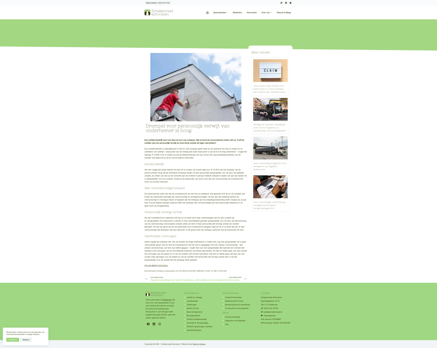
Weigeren (26, 340)
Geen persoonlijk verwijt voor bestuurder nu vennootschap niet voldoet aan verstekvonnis (269, 89)
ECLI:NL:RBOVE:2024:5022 (156, 265)
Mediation (237, 12)
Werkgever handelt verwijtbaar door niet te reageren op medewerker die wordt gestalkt (269, 127)
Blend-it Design (199, 344)
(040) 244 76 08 (158, 3)
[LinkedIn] (286, 3)
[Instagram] (290, 3)
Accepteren (13, 340)
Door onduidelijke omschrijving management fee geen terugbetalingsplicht (269, 205)
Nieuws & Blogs (284, 12)
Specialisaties (219, 12)
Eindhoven (166, 300)
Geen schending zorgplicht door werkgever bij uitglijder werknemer (270, 166)
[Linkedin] (153, 324)
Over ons (265, 12)
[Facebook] (281, 3)
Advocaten (252, 12)
